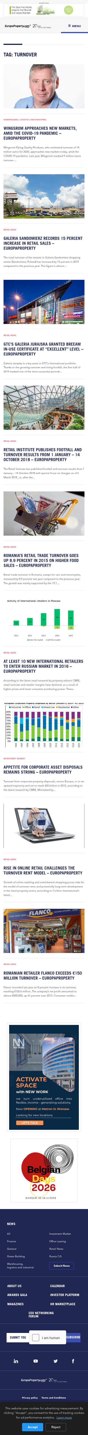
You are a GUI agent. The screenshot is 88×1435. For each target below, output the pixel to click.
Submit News (62, 1265)
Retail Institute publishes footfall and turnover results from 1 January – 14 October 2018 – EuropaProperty (43, 454)
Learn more (64, 1417)
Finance (11, 1241)
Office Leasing (57, 1241)
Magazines (15, 1304)
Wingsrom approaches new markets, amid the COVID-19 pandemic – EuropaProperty (40, 133)
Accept (33, 1427)
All (8, 1233)
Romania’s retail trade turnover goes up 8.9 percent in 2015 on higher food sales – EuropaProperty (41, 560)
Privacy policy (30, 1397)
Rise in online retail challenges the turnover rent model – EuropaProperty (43, 870)
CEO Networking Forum (41, 1314)
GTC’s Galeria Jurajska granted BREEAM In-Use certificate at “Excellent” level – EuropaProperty (43, 349)
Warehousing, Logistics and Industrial (25, 120)
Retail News (10, 230)
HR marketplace (62, 1304)
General (11, 1248)
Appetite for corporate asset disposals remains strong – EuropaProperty (43, 770)
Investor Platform (64, 1295)
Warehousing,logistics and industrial (20, 1265)
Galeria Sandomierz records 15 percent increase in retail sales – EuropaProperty (43, 243)
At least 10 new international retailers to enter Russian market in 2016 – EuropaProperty (43, 666)
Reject (55, 1427)
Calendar (57, 1286)
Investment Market (14, 758)
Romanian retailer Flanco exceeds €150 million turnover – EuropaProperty (43, 975)
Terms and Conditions (54, 1397)
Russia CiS (55, 1256)
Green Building (16, 1256)
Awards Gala (17, 1295)
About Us (14, 1286)
